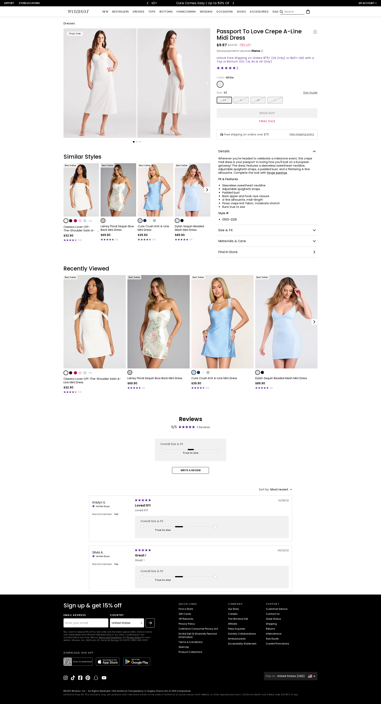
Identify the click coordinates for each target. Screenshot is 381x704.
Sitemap (184, 647)
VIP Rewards (186, 619)
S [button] (241, 100)
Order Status (273, 619)
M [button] (258, 100)
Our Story (233, 609)
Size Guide (310, 92)
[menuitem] (105, 12)
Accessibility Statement (242, 643)
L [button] (275, 100)
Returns (270, 628)
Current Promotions (277, 643)
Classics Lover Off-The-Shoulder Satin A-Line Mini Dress (79, 228)
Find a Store (186, 609)
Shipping (271, 623)
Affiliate (232, 623)
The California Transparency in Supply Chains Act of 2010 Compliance (151, 691)
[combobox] (275, 489)
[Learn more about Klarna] (262, 51)
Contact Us (273, 614)
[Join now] (150, 622)
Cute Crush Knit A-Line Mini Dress (153, 228)
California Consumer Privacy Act (198, 628)
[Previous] (148, 3)
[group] (100, 83)
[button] (65, 220)
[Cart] (308, 12)
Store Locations (29, 3)
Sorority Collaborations (242, 633)
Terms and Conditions (110, 637)
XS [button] (224, 100)
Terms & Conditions (191, 642)
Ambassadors (237, 638)
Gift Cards (185, 614)
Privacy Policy (134, 637)
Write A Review (191, 470)
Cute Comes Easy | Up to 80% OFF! (191, 3)
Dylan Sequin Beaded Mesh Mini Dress (189, 228)
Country (117, 615)
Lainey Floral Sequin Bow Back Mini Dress (117, 228)
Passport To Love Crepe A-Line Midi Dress (259, 34)
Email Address (75, 615)
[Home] (78, 11)
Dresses (69, 23)
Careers (233, 614)
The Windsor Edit (238, 619)
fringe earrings (277, 173)
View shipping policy (301, 134)
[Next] (233, 3)
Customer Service (276, 609)
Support (9, 3)
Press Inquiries (236, 628)
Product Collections (190, 652)
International (273, 633)
